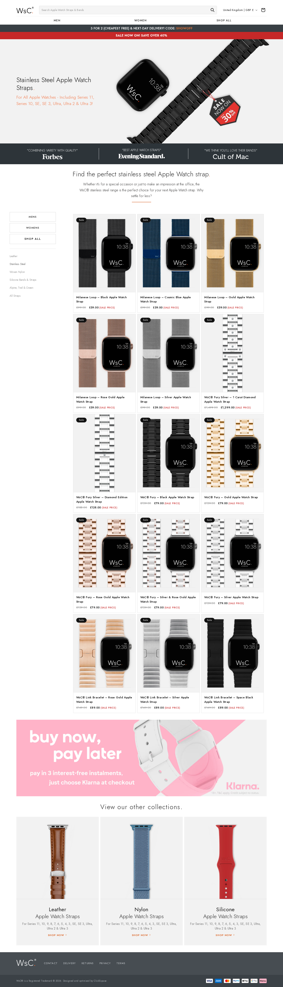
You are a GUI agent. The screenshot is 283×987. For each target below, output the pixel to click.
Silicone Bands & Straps (23, 280)
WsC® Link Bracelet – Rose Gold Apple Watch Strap (104, 699)
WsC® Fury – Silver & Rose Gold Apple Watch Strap (168, 599)
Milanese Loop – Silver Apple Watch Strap (165, 399)
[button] (58, 20)
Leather (14, 256)
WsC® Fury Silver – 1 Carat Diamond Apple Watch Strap (230, 399)
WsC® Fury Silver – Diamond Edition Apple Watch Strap (101, 499)
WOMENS (32, 228)
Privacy (105, 963)
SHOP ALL (32, 239)
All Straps (15, 296)
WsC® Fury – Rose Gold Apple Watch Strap (102, 599)
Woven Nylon (17, 272)
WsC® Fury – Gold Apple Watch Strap (231, 497)
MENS (33, 217)
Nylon (141, 909)
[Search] (212, 10)
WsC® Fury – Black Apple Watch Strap (167, 497)
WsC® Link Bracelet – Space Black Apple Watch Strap (228, 699)
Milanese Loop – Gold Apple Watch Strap (229, 299)
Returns (88, 963)
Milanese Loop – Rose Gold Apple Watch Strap (100, 399)
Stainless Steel (17, 264)
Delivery (69, 963)
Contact (51, 963)
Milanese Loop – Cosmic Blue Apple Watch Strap (165, 299)
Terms (121, 963)
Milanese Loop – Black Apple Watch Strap (101, 299)
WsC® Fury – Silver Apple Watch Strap (231, 597)
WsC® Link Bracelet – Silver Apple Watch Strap (164, 699)
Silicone (225, 909)
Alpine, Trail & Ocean (21, 288)
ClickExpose (100, 981)
